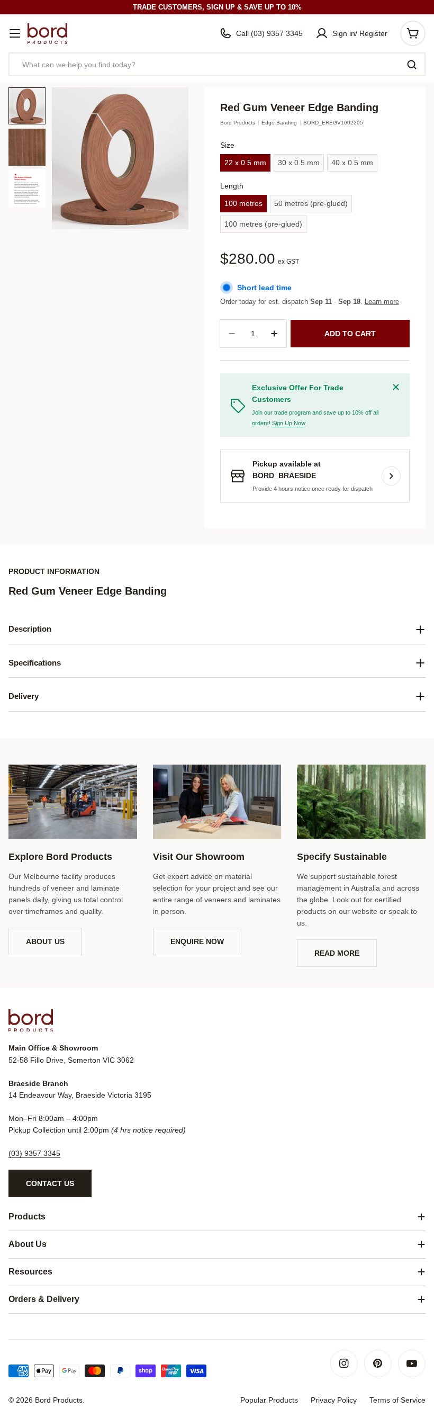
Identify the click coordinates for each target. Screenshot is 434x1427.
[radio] (245, 163)
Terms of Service (397, 1400)
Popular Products (269, 1400)
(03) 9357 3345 (34, 1153)
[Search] (411, 64)
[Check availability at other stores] (391, 476)
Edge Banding (279, 122)
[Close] (396, 387)
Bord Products (237, 122)
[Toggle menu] (14, 33)
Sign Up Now (288, 423)
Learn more (382, 302)
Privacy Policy (334, 1400)
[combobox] (217, 64)
